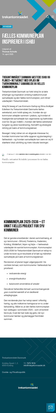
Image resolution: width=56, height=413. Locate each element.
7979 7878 (31, 363)
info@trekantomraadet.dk (34, 365)
